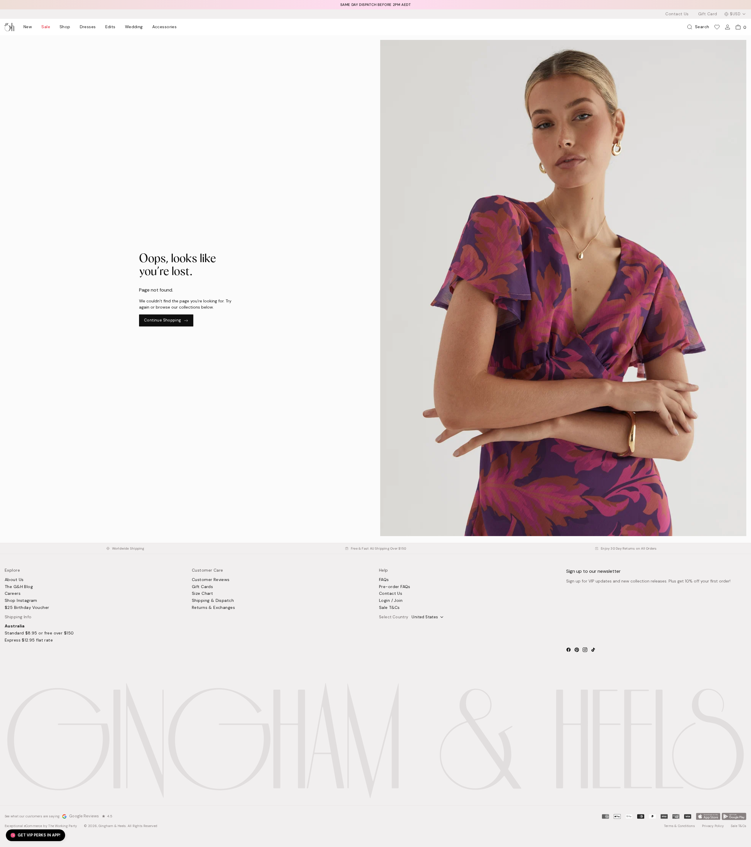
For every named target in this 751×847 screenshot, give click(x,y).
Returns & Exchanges (213, 607)
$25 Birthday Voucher (27, 607)
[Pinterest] (576, 649)
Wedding (134, 27)
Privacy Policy (713, 826)
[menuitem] (27, 27)
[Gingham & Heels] (375, 740)
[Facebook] (568, 649)
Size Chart (202, 593)
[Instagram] (585, 649)
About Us (14, 579)
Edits (110, 27)
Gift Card (707, 14)
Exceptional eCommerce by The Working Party (41, 826)
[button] (35, 835)
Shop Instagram (21, 600)
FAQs (384, 579)
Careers (13, 593)
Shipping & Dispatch (213, 600)
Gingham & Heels (112, 826)
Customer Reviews (211, 579)
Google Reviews (84, 816)
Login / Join (390, 600)
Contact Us (677, 14)
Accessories (164, 27)
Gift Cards (202, 587)
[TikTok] (593, 649)
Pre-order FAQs (394, 587)
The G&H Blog (19, 587)
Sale (45, 27)
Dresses (88, 27)
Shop (65, 27)
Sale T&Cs (389, 607)
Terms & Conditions (679, 826)
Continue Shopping (162, 320)
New (27, 27)
